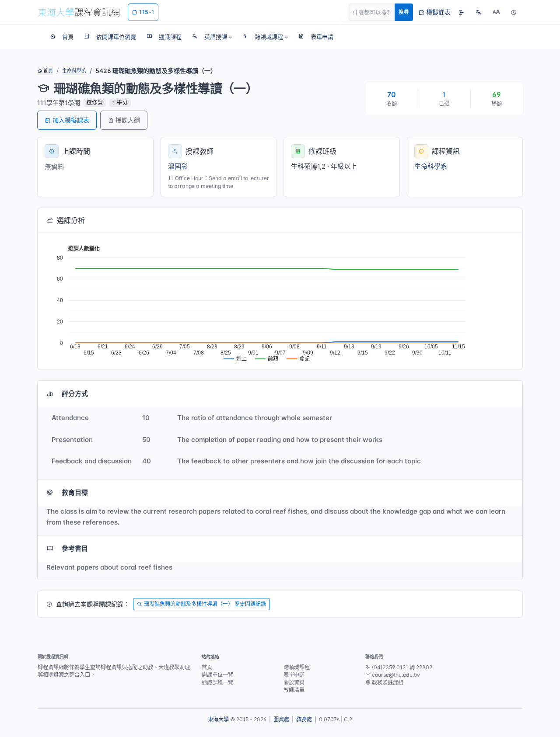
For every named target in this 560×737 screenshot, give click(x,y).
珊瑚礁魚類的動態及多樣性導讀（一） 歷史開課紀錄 (205, 604)
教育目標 (75, 492)
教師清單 (294, 690)
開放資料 (294, 682)
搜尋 (404, 12)
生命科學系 (74, 71)
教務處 (304, 719)
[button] (212, 36)
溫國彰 (178, 166)
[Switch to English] (478, 12)
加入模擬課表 (70, 120)
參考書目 (75, 548)
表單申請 (294, 674)
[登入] (461, 12)
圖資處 (281, 719)
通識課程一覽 (217, 682)
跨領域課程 (297, 667)
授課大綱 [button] (128, 120)
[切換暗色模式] (513, 12)
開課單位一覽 (217, 674)
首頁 (47, 71)
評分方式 (75, 393)
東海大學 (218, 719)
